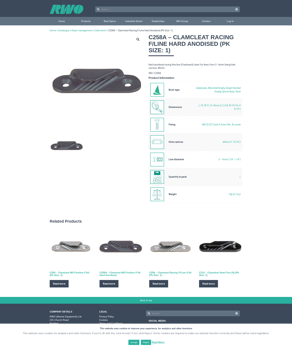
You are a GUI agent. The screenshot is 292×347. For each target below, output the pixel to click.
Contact (206, 21)
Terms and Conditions (111, 323)
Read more (59, 283)
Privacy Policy (106, 316)
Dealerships (158, 21)
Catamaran (201, 88)
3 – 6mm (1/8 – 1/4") (229, 159)
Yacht (238, 91)
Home (61, 21)
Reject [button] (146, 342)
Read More (158, 342)
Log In (230, 21)
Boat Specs (110, 21)
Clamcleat (100, 30)
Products (86, 21)
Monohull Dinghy (216, 88)
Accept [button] (133, 342)
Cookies (103, 320)
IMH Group (182, 21)
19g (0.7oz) (234, 194)
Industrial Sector (134, 21)
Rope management (82, 30)
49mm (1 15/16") (232, 142)
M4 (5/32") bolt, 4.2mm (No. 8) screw (221, 124)
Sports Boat (228, 91)
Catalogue (63, 30)
